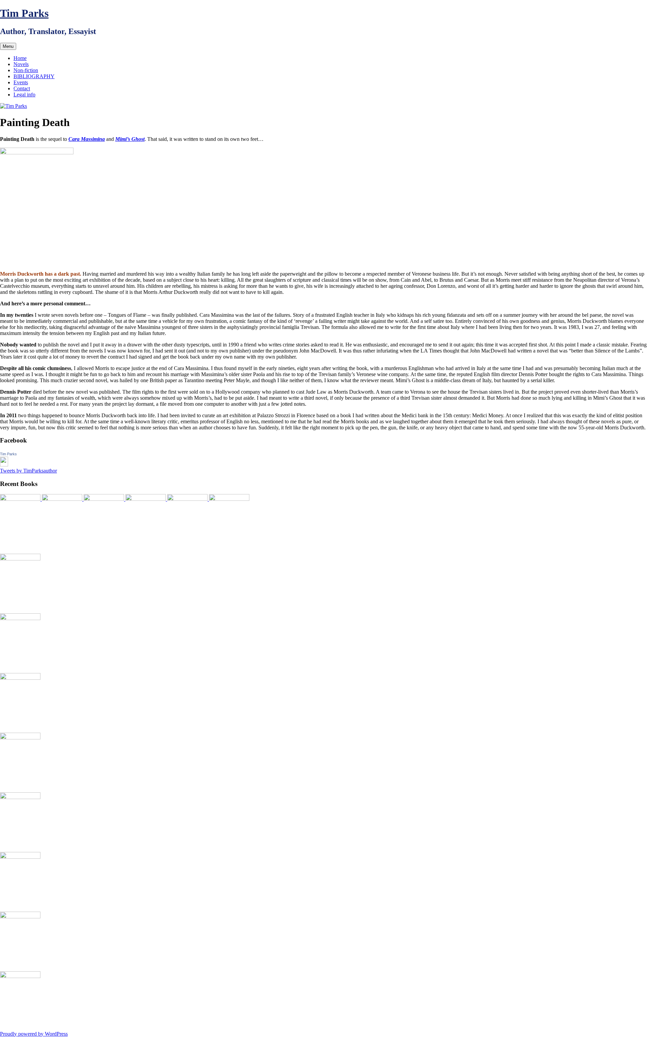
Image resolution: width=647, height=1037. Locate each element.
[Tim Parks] (4, 464)
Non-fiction (25, 70)
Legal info (24, 94)
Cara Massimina (86, 139)
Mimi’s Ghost (130, 139)
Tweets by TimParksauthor (28, 471)
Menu (8, 46)
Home (20, 58)
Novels (21, 64)
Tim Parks (24, 13)
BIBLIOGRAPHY (34, 76)
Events (20, 82)
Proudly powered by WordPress (34, 1034)
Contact (21, 88)
